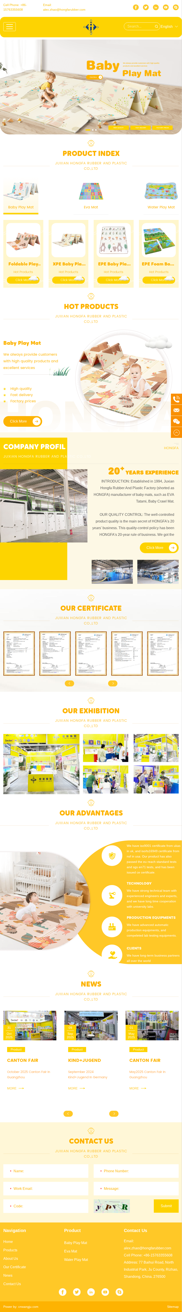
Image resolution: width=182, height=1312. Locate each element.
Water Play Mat (76, 1260)
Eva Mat (70, 1251)
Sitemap (173, 1306)
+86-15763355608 (157, 1255)
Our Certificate (14, 1267)
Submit (166, 1206)
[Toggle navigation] (9, 26)
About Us (10, 1258)
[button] (87, 130)
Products (10, 1250)
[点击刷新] (112, 1206)
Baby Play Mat (75, 1243)
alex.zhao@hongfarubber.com (64, 9)
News (7, 1275)
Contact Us (12, 1284)
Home (8, 1242)
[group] (19, 653)
